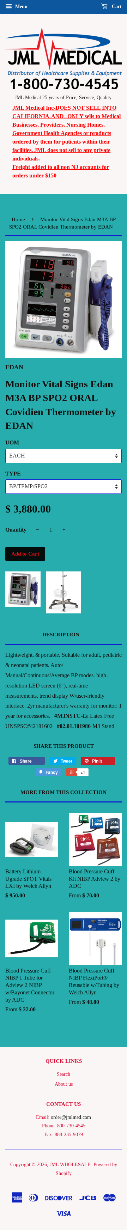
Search (63, 1074)
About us (64, 1084)
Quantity (15, 530)
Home (18, 219)
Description (60, 634)
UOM (12, 443)
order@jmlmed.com (71, 1117)
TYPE (13, 474)
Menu (21, 6)
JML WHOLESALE (70, 1164)
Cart (116, 6)
